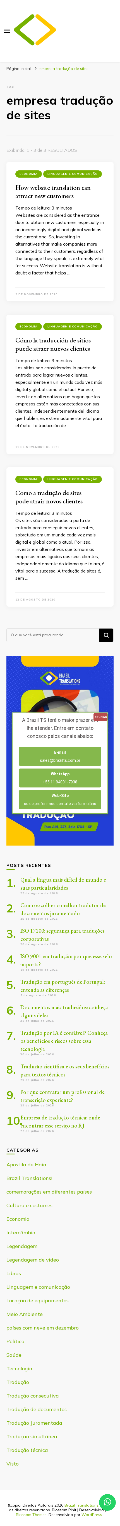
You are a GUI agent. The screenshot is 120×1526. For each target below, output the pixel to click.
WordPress (91, 1514)
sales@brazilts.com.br (60, 756)
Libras (13, 1273)
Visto (12, 1464)
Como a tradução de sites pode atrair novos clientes (49, 496)
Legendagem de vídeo (32, 1260)
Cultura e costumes (29, 1205)
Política (15, 1341)
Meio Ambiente (24, 1314)
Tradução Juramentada (34, 1423)
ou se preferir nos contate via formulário (60, 799)
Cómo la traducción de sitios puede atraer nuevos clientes (53, 344)
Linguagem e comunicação (72, 174)
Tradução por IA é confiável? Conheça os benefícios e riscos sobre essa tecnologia (64, 1041)
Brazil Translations (81, 1505)
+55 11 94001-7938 (60, 777)
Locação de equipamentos (37, 1300)
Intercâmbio (20, 1232)
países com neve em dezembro (42, 1328)
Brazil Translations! (29, 1178)
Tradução (17, 1382)
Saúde (13, 1355)
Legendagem (21, 1246)
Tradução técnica (27, 1450)
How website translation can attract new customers (53, 191)
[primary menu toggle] (7, 31)
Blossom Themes (31, 1514)
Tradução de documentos (36, 1409)
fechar (101, 716)
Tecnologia (19, 1368)
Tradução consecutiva (32, 1396)
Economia (29, 174)
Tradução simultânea (31, 1436)
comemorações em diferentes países (49, 1192)
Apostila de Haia (26, 1164)
